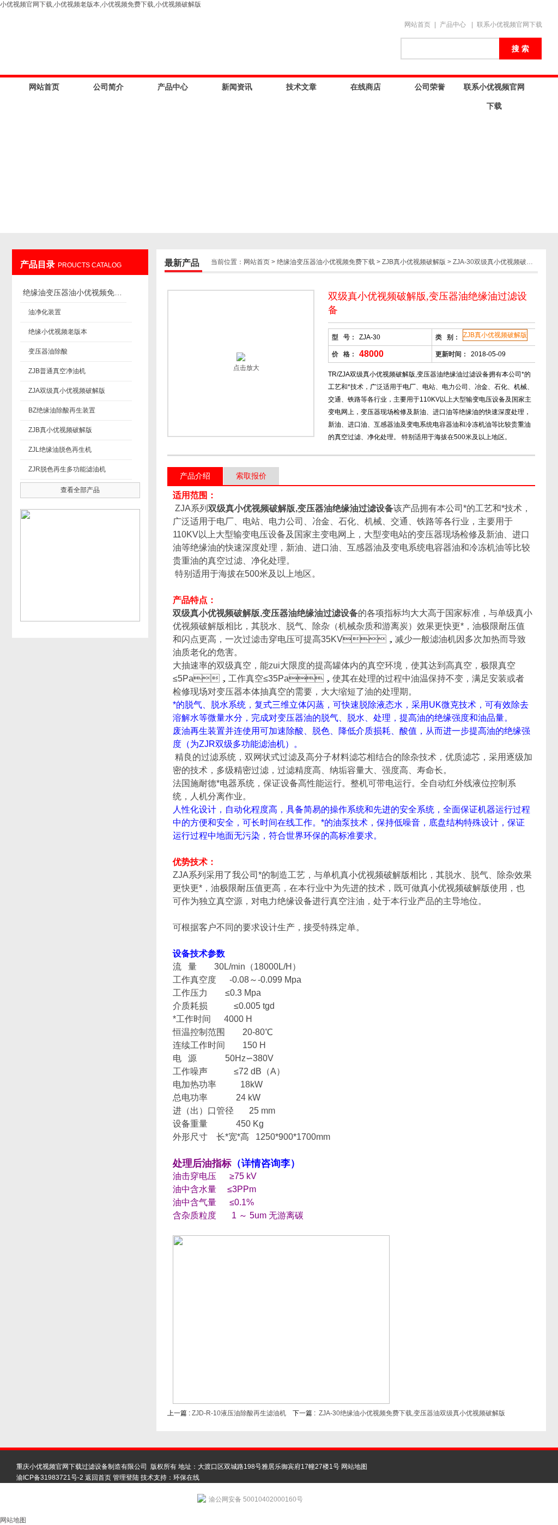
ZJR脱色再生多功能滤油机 (67, 469)
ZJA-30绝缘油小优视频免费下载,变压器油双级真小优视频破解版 (412, 1413)
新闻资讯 (237, 86)
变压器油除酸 (48, 351)
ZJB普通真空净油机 (57, 371)
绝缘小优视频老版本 (57, 332)
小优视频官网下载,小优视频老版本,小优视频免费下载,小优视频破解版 (100, 4)
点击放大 (245, 368)
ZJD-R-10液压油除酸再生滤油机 (239, 1413)
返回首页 (98, 1477)
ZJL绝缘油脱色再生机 (60, 449)
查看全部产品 (80, 490)
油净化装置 (44, 312)
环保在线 (186, 1477)
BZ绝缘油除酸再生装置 (61, 410)
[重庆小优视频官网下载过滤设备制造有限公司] (202, 42)
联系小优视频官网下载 (509, 24)
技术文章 (301, 86)
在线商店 (365, 86)
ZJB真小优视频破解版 (60, 430)
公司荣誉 (430, 86)
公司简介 (108, 86)
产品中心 (453, 24)
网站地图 (354, 1466)
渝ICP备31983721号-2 (49, 1477)
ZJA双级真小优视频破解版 (66, 390)
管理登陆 (126, 1477)
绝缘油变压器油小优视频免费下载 (74, 292)
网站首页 (417, 24)
